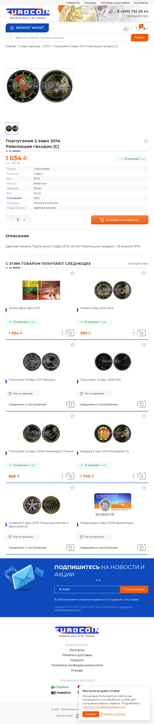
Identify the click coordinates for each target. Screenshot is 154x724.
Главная (11, 46)
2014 (47, 46)
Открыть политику (113, 714)
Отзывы (90, 2)
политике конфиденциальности (103, 707)
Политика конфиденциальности (77, 665)
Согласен (90, 714)
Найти (140, 37)
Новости (73, 2)
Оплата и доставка (115, 2)
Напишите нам (137, 16)
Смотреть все (138, 263)
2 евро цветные (29, 46)
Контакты (141, 2)
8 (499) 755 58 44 (132, 11)
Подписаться (134, 589)
